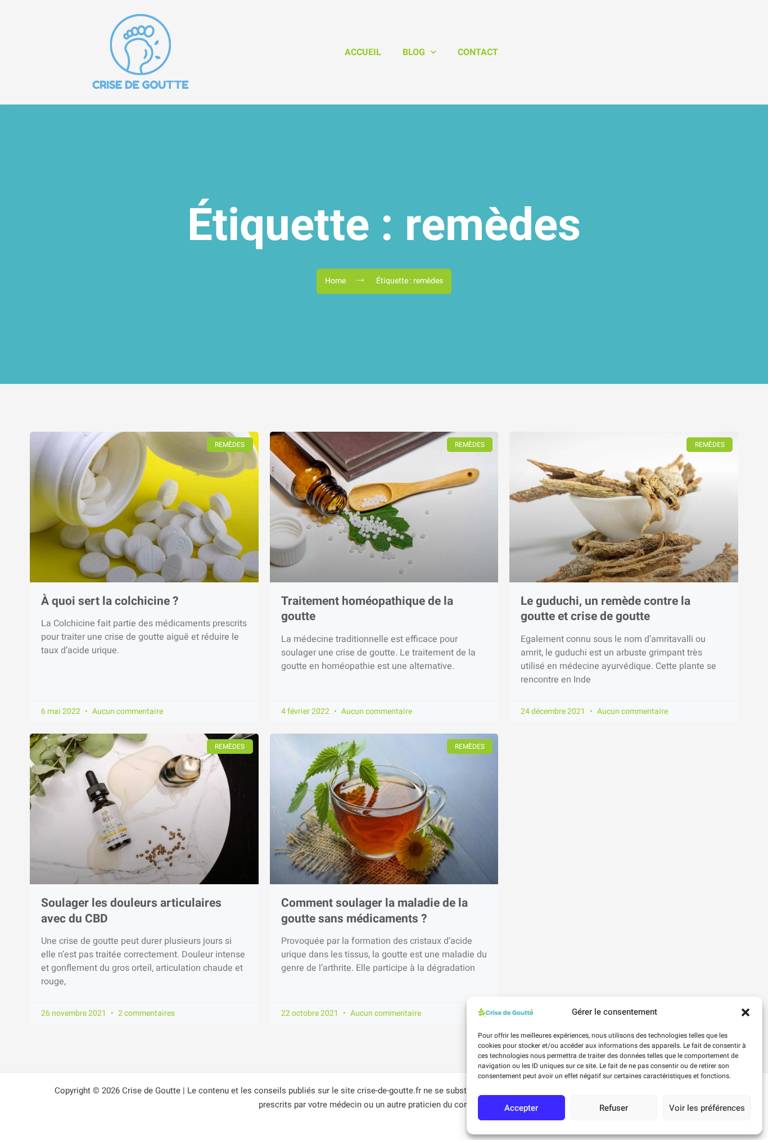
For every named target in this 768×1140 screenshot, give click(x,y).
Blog (414, 52)
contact (478, 52)
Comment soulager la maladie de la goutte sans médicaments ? (374, 910)
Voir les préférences (707, 1108)
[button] (745, 1012)
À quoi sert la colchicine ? (109, 601)
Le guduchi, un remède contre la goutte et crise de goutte (605, 608)
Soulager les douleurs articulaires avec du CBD (131, 910)
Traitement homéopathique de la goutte (367, 608)
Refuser (613, 1108)
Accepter (521, 1108)
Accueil (363, 52)
